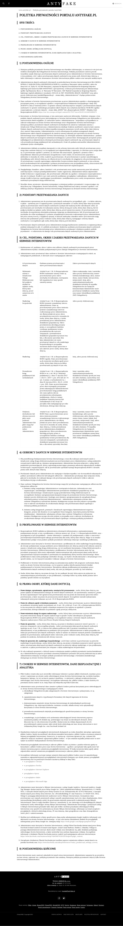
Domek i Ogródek (56, 907)
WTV (62, 905)
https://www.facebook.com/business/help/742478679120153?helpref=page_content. (52, 836)
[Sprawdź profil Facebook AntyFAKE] (9, 3)
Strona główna (57, 914)
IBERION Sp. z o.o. (64, 881)
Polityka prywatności (91, 914)
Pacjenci (101, 905)
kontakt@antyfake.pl (68, 891)
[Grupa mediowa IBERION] (116, 4)
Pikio (29, 905)
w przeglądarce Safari (32, 777)
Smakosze (73, 905)
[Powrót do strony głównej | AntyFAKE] (61, 3)
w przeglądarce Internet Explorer (36, 769)
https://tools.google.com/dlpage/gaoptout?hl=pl (78, 821)
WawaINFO (48, 905)
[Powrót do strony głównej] (61, 876)
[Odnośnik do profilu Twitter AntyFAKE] (64, 898)
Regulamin (78, 914)
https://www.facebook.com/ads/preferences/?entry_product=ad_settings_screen (67, 842)
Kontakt (103, 914)
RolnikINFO (56, 905)
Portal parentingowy (44, 907)
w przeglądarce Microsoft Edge (35, 781)
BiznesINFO (40, 905)
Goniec (82, 907)
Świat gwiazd (67, 907)
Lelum (34, 905)
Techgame (89, 905)
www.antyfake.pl (25, 10)
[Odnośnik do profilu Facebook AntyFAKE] (59, 898)
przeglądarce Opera (31, 773)
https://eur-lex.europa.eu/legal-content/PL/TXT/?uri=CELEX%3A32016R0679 (67, 112)
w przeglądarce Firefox (32, 766)
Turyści (67, 905)
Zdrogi (96, 905)
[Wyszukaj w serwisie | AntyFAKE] (3, 3)
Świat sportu (76, 907)
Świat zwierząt (81, 905)
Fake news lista (68, 914)
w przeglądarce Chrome (33, 762)
